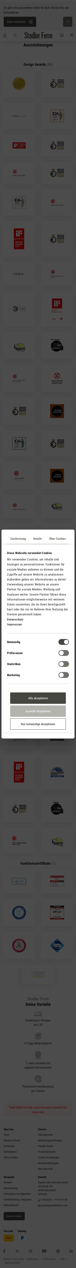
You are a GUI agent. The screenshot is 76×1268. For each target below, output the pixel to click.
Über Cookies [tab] (57, 538)
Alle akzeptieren (38, 698)
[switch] (63, 653)
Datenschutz (15, 619)
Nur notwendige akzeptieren (38, 724)
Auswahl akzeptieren (38, 711)
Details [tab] (37, 538)
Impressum (14, 624)
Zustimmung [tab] (18, 538)
